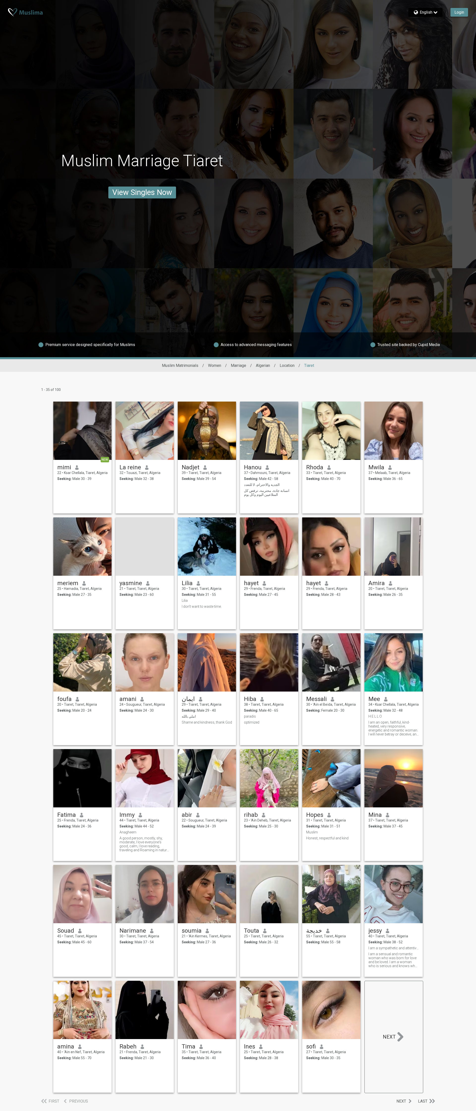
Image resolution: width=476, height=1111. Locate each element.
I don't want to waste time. (202, 606)
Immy (127, 814)
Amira (376, 583)
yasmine (130, 583)
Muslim (312, 832)
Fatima (66, 814)
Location (287, 365)
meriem (67, 583)
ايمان (188, 699)
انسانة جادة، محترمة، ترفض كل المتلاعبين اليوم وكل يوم (266, 493)
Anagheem (127, 832)
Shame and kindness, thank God (207, 722)
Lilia (187, 583)
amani (127, 699)
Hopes (314, 814)
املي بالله (189, 716)
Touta (251, 930)
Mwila (376, 467)
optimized (251, 722)
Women (214, 365)
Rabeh (128, 1046)
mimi (64, 467)
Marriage (238, 365)
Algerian (263, 365)
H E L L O (375, 716)
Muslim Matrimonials (180, 365)
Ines (249, 1046)
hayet (251, 583)
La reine (130, 467)
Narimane (132, 930)
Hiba (250, 699)
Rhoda (314, 467)
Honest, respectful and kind (327, 838)
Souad (65, 930)
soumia (192, 930)
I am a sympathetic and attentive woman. (393, 948)
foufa (64, 699)
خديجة (314, 930)
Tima (188, 1046)
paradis (250, 716)
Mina (375, 814)
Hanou (253, 467)
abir (187, 814)
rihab (251, 814)
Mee (374, 699)
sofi (311, 1046)
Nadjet (190, 467)
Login (459, 12)
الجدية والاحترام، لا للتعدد (262, 485)
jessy (375, 930)
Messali (316, 699)
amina (65, 1046)
